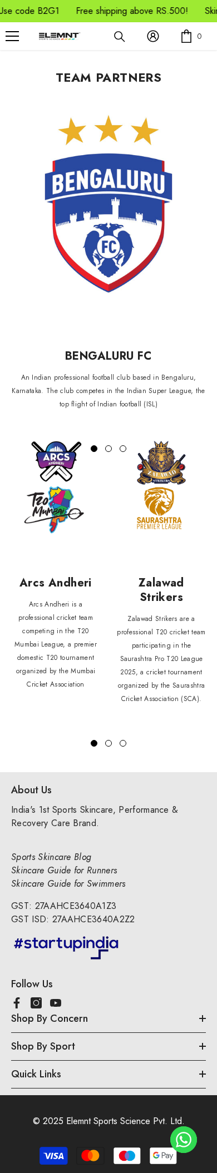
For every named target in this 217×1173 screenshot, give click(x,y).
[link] (108, 206)
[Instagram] (36, 1002)
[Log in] (153, 36)
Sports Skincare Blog (51, 857)
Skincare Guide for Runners (64, 870)
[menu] (12, 36)
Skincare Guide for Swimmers (68, 883)
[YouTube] (55, 1002)
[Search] (119, 36)
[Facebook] (16, 1002)
